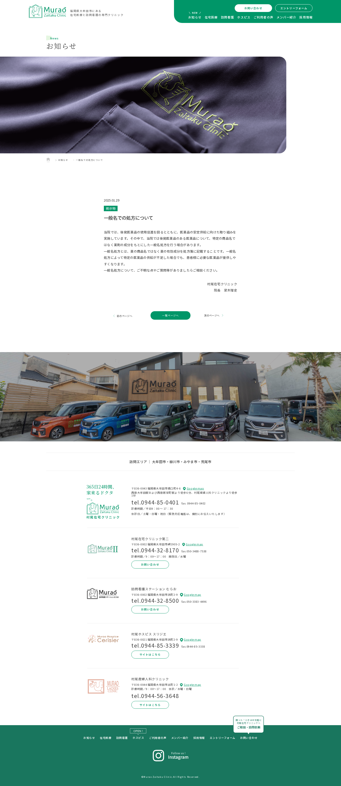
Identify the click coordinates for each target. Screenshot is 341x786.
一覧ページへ (170, 315)
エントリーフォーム (293, 8)
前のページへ (124, 316)
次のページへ (211, 315)
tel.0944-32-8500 (155, 600)
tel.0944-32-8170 (155, 550)
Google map (195, 488)
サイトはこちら (150, 654)
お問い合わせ (253, 8)
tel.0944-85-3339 (155, 645)
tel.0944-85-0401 (155, 502)
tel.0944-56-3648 (155, 695)
